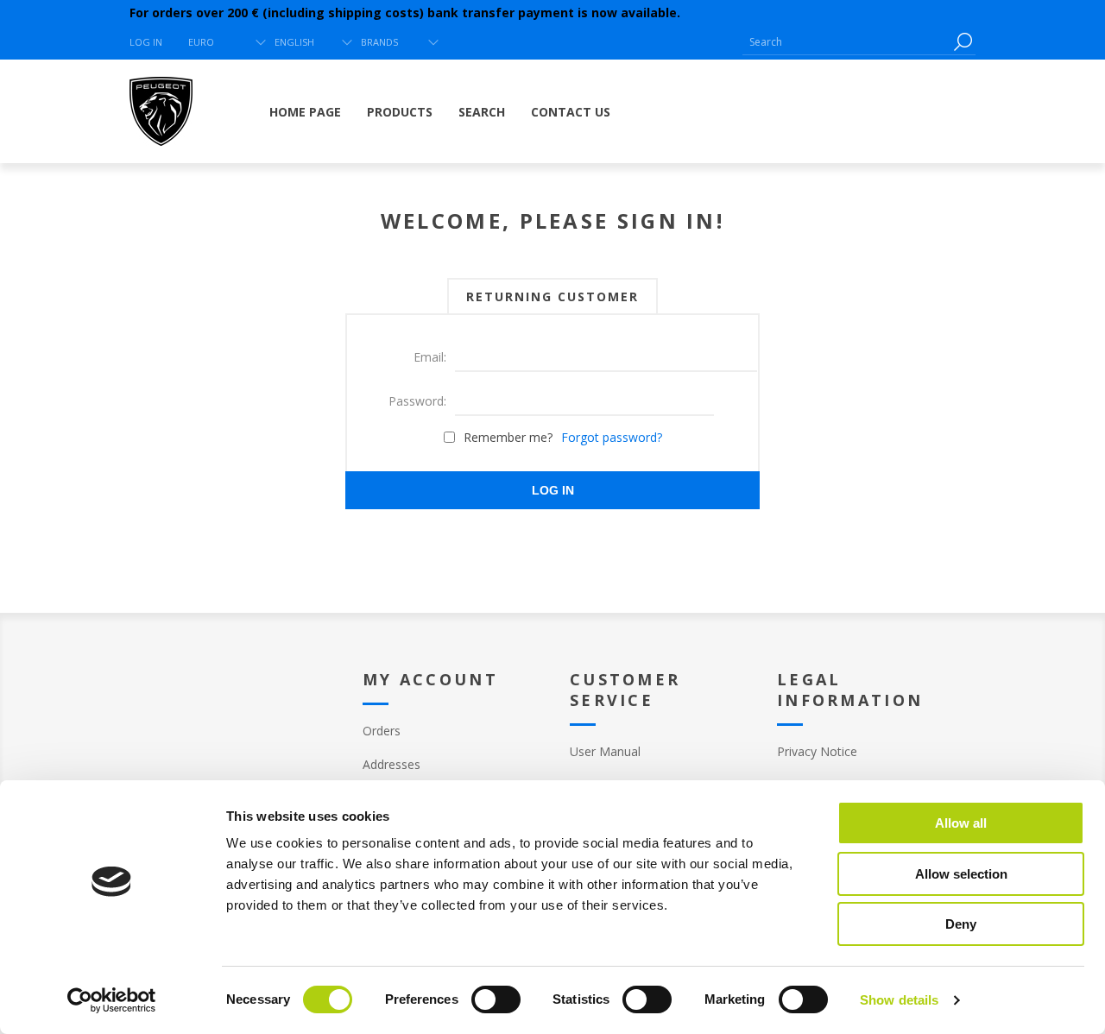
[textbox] (846, 41)
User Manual (605, 751)
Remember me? (508, 437)
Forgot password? (611, 437)
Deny (960, 924)
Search (963, 41)
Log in (145, 41)
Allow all (961, 823)
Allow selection (961, 874)
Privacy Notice (817, 751)
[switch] (496, 999)
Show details (899, 1000)
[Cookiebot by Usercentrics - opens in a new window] (111, 1000)
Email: (430, 357)
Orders (382, 730)
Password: (417, 401)
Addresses (391, 764)
